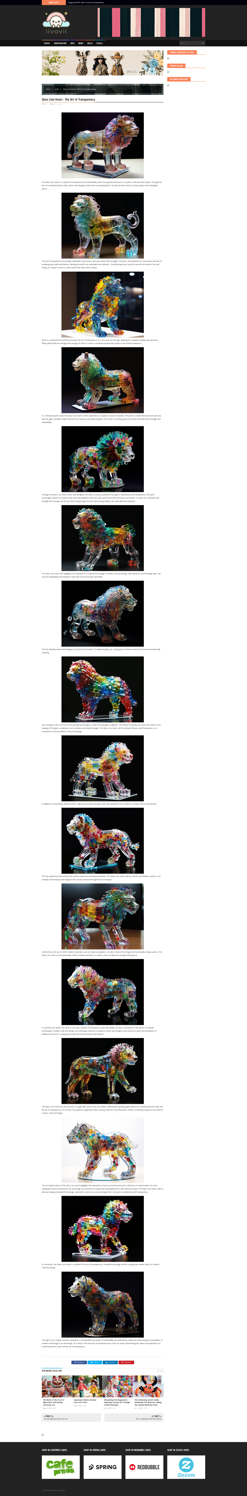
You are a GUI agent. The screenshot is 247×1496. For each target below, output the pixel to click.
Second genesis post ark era (55, 1419)
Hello (89, 43)
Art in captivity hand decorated (148, 1419)
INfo (72, 43)
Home (48, 89)
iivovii (47, 43)
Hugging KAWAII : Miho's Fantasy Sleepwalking (86, 2)
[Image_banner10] (43, 1439)
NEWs (80, 43)
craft (57, 89)
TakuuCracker (60, 43)
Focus (99, 43)
